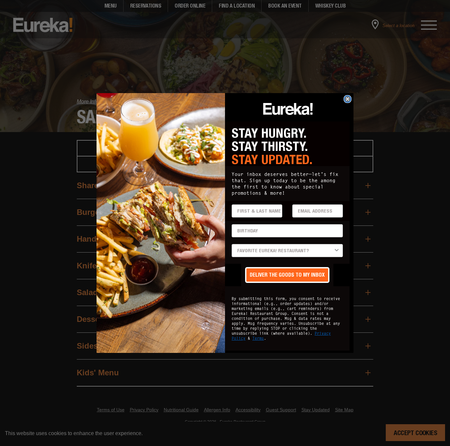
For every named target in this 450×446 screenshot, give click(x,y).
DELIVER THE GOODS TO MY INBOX (287, 275)
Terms (258, 338)
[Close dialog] (347, 99)
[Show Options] (336, 250)
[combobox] (285, 250)
